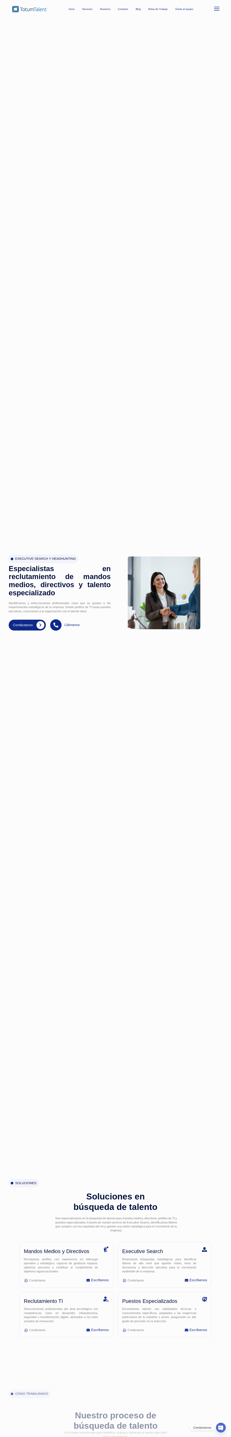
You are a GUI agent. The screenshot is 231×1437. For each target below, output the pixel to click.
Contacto (123, 9)
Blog (138, 9)
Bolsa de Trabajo (158, 9)
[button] (216, 9)
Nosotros (105, 9)
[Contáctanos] (40, 625)
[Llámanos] (56, 625)
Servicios (87, 9)
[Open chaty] (221, 1427)
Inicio (72, 9)
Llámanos (72, 625)
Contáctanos (23, 625)
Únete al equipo (184, 9)
